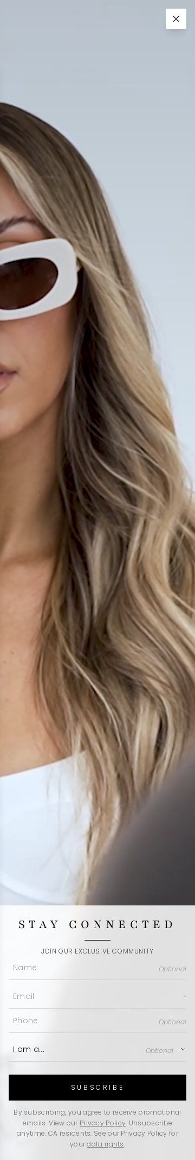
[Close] (176, 19)
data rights (105, 1144)
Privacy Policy (103, 1123)
